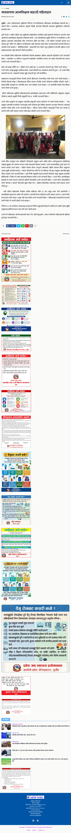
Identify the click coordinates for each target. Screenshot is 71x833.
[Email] (31, 225)
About (34, 830)
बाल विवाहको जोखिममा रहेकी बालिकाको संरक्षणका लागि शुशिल (30, 744)
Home (3, 8)
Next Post (66, 233)
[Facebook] (64, 17)
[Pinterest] (27, 225)
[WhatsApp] (69, 17)
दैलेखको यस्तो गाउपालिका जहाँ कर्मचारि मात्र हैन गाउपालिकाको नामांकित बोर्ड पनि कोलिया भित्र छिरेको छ (41, 726)
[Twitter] (66, 17)
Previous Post (6, 233)
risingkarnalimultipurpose (44, 827)
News (7, 8)
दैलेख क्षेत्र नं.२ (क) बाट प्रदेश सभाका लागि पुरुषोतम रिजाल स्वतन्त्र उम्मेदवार (33, 750)
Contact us (41, 830)
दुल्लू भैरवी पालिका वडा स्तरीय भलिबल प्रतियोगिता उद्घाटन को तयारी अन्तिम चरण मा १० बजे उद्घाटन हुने (40, 760)
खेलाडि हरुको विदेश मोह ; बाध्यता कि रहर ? (24, 735)
